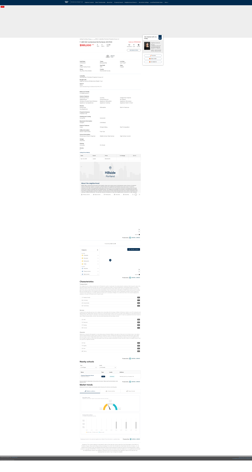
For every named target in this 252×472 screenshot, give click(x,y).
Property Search (118, 2)
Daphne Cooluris (89, 2)
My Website (154, 61)
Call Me (154, 55)
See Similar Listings (134, 50)
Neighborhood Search (131, 3)
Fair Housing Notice (247, 458)
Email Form (153, 58)
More (167, 3)
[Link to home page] (66, 2)
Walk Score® (113, 243)
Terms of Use (241, 457)
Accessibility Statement (238, 458)
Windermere (14, 457)
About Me (110, 3)
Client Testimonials (100, 2)
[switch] (129, 46)
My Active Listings (144, 2)
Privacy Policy (248, 457)
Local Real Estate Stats (157, 3)
